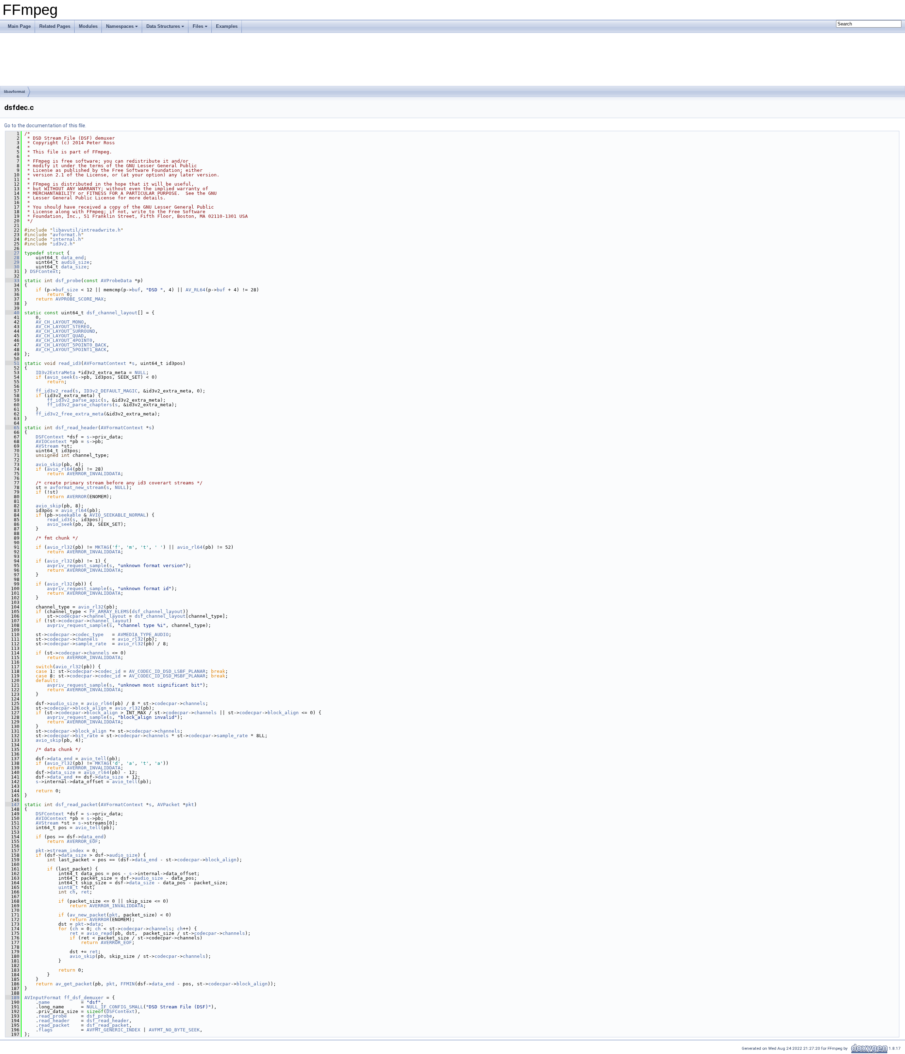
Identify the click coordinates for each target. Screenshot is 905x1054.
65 (12, 427)
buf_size (67, 289)
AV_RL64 (195, 289)
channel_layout (106, 616)
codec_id (109, 671)
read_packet (54, 1025)
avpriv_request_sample (76, 565)
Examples (227, 26)
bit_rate (86, 735)
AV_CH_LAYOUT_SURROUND (65, 331)
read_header (54, 1020)
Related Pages (54, 26)
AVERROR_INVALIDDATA (94, 473)
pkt (190, 804)
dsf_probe (68, 280)
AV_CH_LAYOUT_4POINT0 (64, 340)
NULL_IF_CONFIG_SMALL (115, 1006)
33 (12, 280)
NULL (140, 372)
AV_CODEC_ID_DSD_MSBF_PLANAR (167, 676)
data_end (72, 257)
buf (136, 289)
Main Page (19, 26)
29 (12, 262)
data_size (74, 266)
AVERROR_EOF (82, 841)
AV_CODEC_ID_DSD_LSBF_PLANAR (167, 671)
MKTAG (102, 547)
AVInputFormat (42, 997)
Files (198, 26)
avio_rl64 (59, 469)
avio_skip (48, 464)
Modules (88, 26)
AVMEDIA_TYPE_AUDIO (143, 634)
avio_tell (93, 758)
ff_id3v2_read (54, 391)
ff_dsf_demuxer (84, 997)
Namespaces (120, 26)
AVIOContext (51, 441)
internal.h (67, 239)
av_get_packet (74, 983)
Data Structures (163, 26)
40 (12, 312)
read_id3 (69, 363)
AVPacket (168, 804)
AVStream (47, 446)
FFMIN (128, 983)
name (44, 1002)
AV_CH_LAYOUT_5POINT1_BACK (71, 349)
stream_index (67, 850)
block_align (90, 708)
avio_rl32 (59, 547)
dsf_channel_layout (112, 312)
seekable (69, 515)
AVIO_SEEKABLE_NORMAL (117, 515)
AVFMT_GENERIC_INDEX (113, 1029)
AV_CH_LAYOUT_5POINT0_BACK (71, 345)
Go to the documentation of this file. (45, 125)
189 (12, 997)
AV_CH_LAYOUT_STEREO (62, 326)
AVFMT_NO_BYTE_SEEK (174, 1029)
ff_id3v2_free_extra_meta (70, 414)
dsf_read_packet (77, 804)
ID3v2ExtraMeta (55, 372)
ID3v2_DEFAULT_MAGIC (111, 391)
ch (72, 892)
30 (12, 266)
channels (86, 639)
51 (12, 363)
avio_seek (59, 377)
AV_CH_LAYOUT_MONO (60, 322)
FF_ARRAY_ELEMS (109, 611)
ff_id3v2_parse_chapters (79, 404)
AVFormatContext (105, 363)
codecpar (69, 616)
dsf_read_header (77, 427)
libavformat (14, 91)
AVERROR (77, 496)
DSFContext (44, 271)
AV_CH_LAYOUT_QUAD (60, 335)
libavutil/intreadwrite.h (87, 230)
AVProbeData (116, 280)
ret (85, 892)
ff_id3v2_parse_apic (74, 400)
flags (46, 1029)
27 (12, 253)
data (95, 924)
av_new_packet (88, 915)
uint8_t (68, 887)
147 (12, 804)
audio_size (75, 262)
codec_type (89, 634)
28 (12, 257)
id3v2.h (62, 243)
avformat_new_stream (77, 487)
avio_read (99, 933)
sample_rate (90, 643)
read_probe (53, 1016)
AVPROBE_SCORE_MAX (80, 299)
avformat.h (67, 234)
